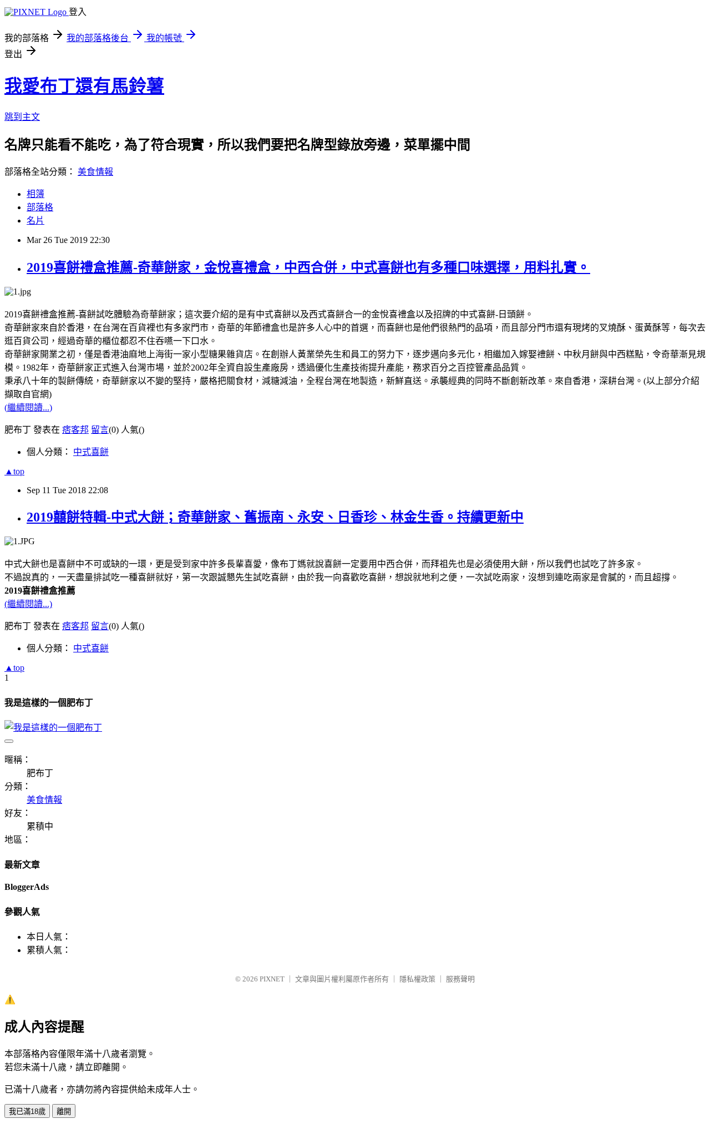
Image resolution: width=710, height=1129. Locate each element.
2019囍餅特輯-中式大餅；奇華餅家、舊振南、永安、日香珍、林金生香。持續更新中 (275, 517)
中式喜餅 (91, 452)
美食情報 (95, 171)
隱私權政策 (417, 979)
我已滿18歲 (27, 1111)
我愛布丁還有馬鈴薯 (84, 86)
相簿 (35, 194)
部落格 (40, 207)
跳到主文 (22, 116)
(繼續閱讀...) (28, 407)
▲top (14, 471)
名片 (35, 220)
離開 (64, 1111)
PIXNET (272, 979)
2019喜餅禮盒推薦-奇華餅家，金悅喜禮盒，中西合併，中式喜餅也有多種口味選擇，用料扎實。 (308, 267)
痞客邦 (75, 429)
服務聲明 (460, 979)
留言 (100, 429)
